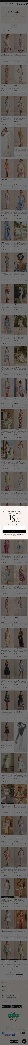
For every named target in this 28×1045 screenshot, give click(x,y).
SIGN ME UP (14, 531)
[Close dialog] (25, 507)
